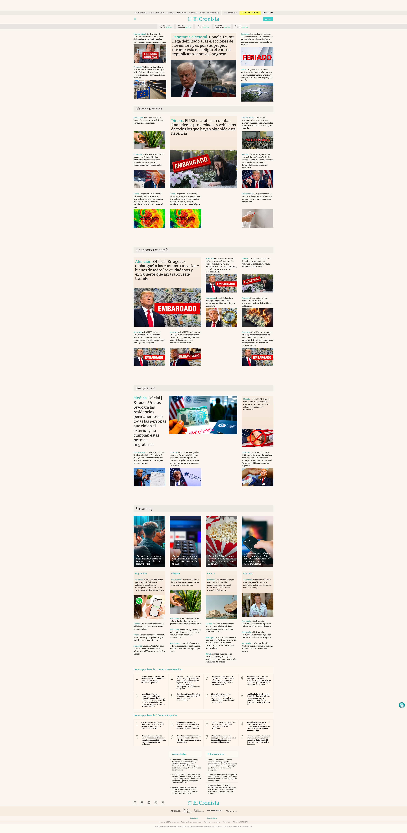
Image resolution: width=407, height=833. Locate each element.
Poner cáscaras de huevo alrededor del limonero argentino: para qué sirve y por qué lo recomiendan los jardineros (154, 740)
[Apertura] (176, 811)
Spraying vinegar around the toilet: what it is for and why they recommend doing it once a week (189, 739)
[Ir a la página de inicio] (203, 19)
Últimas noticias (140, 13)
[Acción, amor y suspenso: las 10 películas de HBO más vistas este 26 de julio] (185, 541)
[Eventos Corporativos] (199, 811)
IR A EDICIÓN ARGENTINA (250, 13)
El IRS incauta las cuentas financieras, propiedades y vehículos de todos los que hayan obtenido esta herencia (222, 698)
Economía (170, 13)
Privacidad (226, 822)
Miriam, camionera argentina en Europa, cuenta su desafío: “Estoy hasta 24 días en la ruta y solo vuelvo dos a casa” (258, 740)
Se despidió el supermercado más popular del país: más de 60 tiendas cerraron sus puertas (153, 679)
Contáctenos (194, 818)
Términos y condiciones (212, 822)
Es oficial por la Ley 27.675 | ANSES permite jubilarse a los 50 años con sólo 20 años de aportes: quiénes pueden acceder (259, 726)
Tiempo (202, 13)
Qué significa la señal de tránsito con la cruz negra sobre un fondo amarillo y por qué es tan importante (223, 680)
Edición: (267, 13)
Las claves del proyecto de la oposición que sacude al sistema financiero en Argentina (223, 725)
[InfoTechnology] (215, 811)
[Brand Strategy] (187, 811)
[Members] (231, 811)
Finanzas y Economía (152, 250)
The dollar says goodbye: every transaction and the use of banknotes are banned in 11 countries (223, 739)
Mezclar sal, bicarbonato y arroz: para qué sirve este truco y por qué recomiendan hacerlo (152, 725)
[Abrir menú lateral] (135, 19)
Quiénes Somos (212, 818)
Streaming (193, 13)
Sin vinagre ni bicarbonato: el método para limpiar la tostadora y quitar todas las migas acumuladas (188, 725)
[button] (402, 705)
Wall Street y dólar (156, 13)
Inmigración (181, 13)
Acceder (268, 19)
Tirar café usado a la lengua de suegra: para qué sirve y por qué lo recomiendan (188, 697)
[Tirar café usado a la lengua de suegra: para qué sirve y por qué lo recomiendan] (149, 140)
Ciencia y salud (213, 13)
